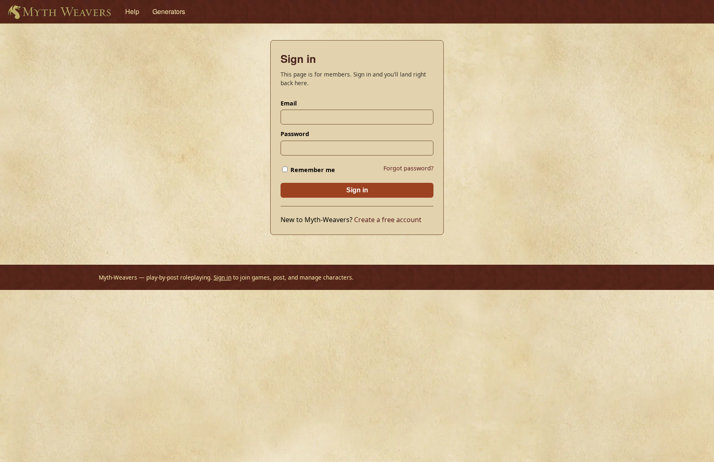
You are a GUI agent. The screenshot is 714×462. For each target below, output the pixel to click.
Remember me (312, 170)
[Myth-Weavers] (59, 11)
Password (295, 134)
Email (289, 103)
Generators (168, 11)
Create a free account (387, 219)
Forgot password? (408, 168)
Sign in (357, 190)
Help (132, 11)
